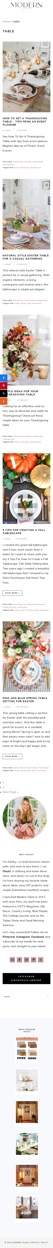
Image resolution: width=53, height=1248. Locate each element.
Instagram (23, 937)
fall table (29, 610)
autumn (18, 610)
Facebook (37, 937)
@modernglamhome (26, 980)
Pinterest (9, 937)
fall (23, 610)
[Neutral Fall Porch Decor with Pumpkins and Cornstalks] (27, 1176)
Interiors (41, 604)
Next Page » (10, 792)
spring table (26, 770)
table (17, 167)
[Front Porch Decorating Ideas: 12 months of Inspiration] (27, 1112)
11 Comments (22, 400)
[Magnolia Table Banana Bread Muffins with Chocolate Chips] (27, 1080)
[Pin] (3, 385)
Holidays (28, 162)
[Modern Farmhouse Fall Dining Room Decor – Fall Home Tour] (27, 1207)
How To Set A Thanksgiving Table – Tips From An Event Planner (25, 121)
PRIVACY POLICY (39, 1242)
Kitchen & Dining (9, 607)
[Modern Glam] (26, 12)
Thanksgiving (8, 164)
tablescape (24, 167)
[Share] (3, 378)
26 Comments (22, 707)
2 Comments (22, 130)
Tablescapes (38, 162)
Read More (11, 593)
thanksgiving (35, 167)
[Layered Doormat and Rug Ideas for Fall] (27, 1048)
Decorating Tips (19, 604)
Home (6, 21)
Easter (15, 768)
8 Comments (22, 539)
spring (23, 303)
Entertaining (18, 162)
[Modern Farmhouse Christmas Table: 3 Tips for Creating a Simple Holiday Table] (27, 1144)
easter (17, 303)
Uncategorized (41, 300)
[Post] (3, 393)
